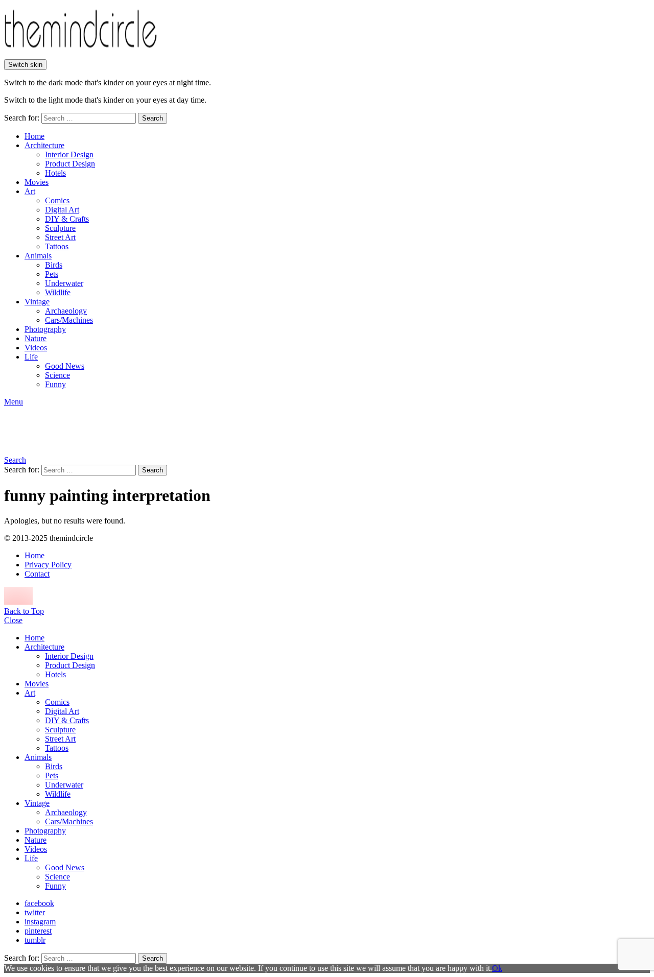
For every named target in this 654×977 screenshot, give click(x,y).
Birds (53, 264)
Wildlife (58, 292)
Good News (64, 366)
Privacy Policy (48, 564)
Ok (497, 968)
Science (57, 375)
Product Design (70, 163)
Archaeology (66, 310)
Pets (51, 274)
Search (152, 118)
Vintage (37, 301)
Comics (57, 200)
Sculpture (60, 228)
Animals (38, 255)
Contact (37, 573)
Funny (55, 384)
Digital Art (62, 209)
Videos (36, 347)
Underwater (64, 283)
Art (30, 191)
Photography (45, 329)
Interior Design (69, 154)
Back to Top (24, 611)
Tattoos (56, 246)
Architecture (44, 145)
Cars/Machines (69, 320)
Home (34, 136)
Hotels (55, 173)
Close (13, 620)
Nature (35, 338)
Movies (37, 182)
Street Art (60, 237)
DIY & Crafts (67, 219)
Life (31, 356)
